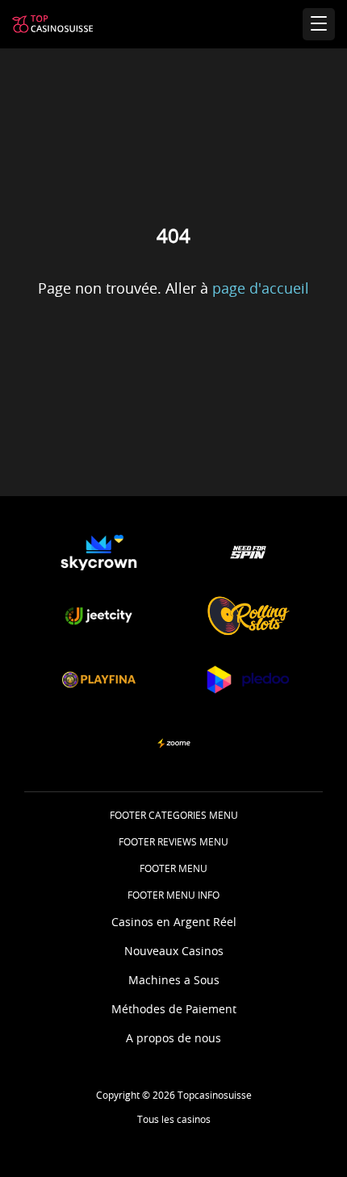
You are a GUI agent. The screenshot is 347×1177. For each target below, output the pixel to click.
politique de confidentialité (172, 1106)
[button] (99, 552)
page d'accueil (260, 289)
